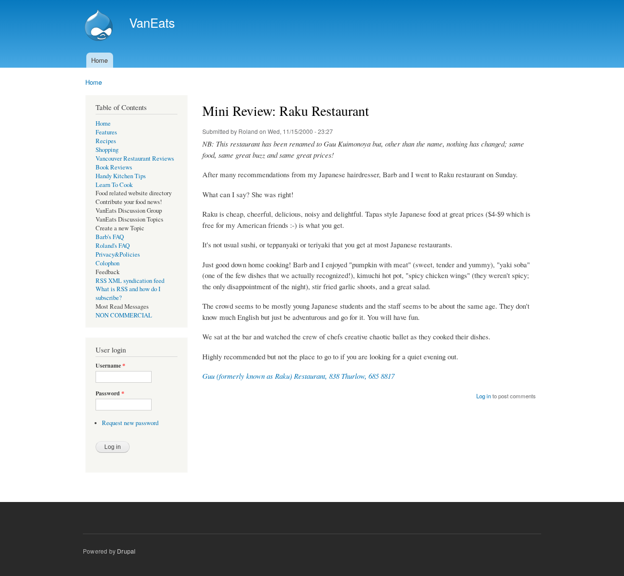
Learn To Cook (114, 185)
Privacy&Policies (118, 254)
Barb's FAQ (110, 237)
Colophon (107, 263)
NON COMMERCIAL (124, 315)
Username (110, 366)
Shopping (107, 150)
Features (106, 132)
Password (110, 393)
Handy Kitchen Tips (121, 176)
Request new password (130, 423)
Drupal (126, 551)
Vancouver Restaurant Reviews (135, 158)
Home (99, 60)
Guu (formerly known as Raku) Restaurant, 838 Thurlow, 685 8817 (298, 376)
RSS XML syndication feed (130, 281)
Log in (483, 396)
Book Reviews (114, 167)
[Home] (100, 26)
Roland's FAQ (113, 246)
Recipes (106, 141)
